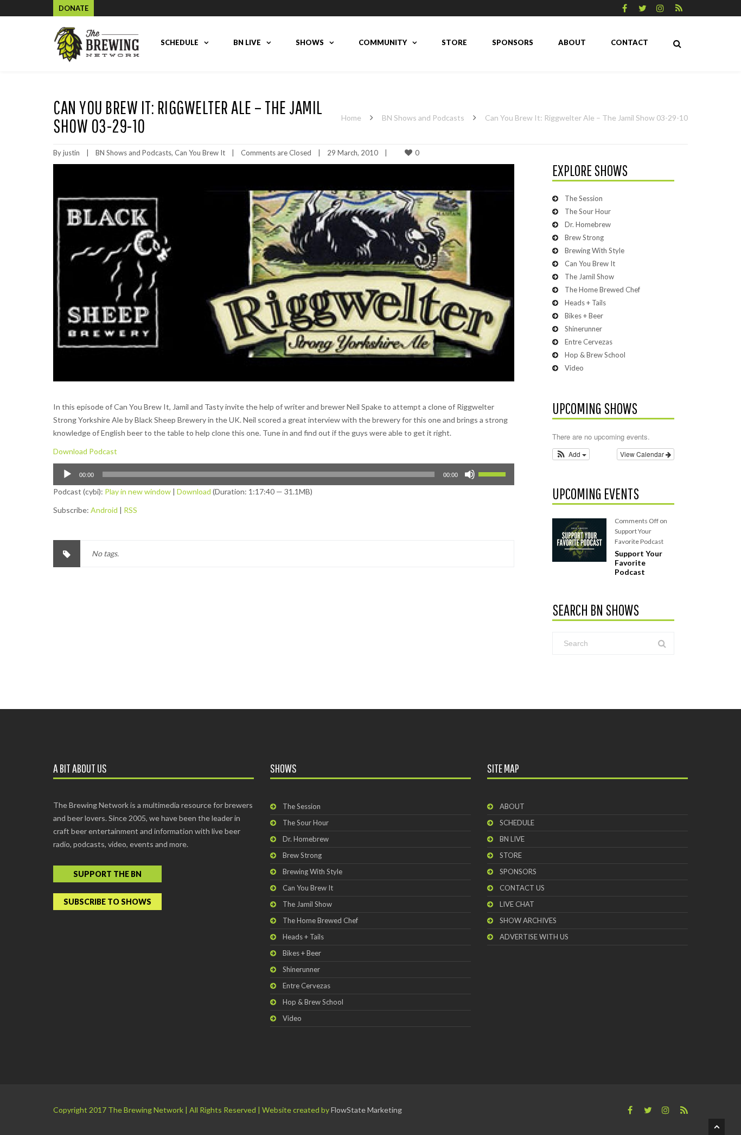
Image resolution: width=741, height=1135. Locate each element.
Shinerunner (583, 328)
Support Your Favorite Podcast (638, 562)
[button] (571, 454)
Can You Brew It (200, 152)
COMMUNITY (383, 42)
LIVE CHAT (517, 904)
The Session (584, 198)
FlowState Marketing (366, 1109)
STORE (454, 42)
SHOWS (310, 42)
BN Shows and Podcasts (423, 117)
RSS (130, 510)
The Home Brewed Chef (602, 289)
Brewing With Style (594, 250)
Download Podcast (85, 451)
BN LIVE (247, 42)
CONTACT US (522, 887)
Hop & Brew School (595, 354)
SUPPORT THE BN (107, 874)
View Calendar (643, 454)
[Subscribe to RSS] (678, 8)
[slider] (493, 473)
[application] (283, 474)
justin (71, 152)
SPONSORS (512, 42)
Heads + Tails (585, 302)
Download (194, 491)
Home (351, 117)
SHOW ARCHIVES (528, 920)
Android (104, 510)
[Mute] (469, 474)
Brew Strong (584, 237)
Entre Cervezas (588, 341)
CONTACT (629, 42)
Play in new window (138, 491)
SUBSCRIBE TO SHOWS (107, 901)
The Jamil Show (589, 276)
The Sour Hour (588, 211)
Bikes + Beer (584, 315)
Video (574, 367)
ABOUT (572, 42)
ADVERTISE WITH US (534, 936)
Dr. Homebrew (588, 224)
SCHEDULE (180, 42)
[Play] (67, 474)
